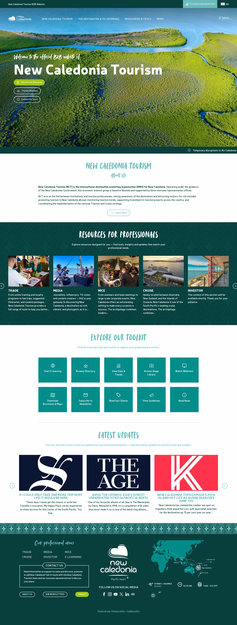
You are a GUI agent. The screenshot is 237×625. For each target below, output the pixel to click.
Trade (26, 552)
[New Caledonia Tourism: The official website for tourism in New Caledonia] (19, 18)
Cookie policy (133, 610)
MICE (68, 552)
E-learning (73, 557)
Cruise (27, 557)
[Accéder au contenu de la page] (118, 139)
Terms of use (103, 610)
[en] (224, 4)
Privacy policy (118, 610)
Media (47, 552)
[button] (227, 17)
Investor (50, 557)
